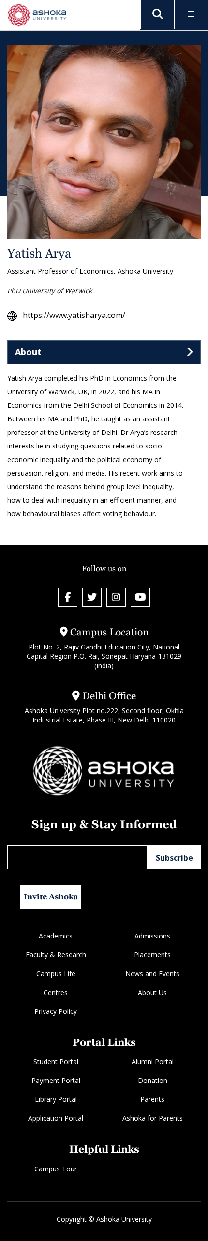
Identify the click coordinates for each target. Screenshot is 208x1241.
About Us (152, 992)
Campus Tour (55, 1168)
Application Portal (55, 1118)
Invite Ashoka (51, 896)
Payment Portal (55, 1080)
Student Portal (55, 1061)
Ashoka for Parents (152, 1118)
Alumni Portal (153, 1061)
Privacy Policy (55, 1011)
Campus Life (55, 973)
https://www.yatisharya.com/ (74, 315)
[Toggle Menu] (191, 15)
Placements (152, 954)
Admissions (152, 935)
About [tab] (28, 352)
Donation (152, 1080)
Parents (152, 1099)
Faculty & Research (56, 954)
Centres (56, 992)
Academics (56, 935)
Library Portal (56, 1099)
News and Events (152, 973)
